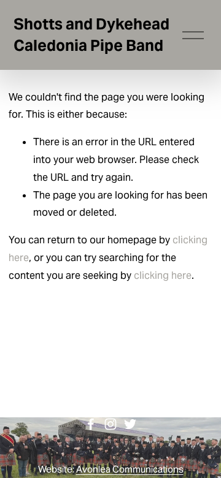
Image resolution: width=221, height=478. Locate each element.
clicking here (163, 275)
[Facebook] (91, 424)
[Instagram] (110, 424)
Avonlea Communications (130, 469)
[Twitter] (130, 424)
